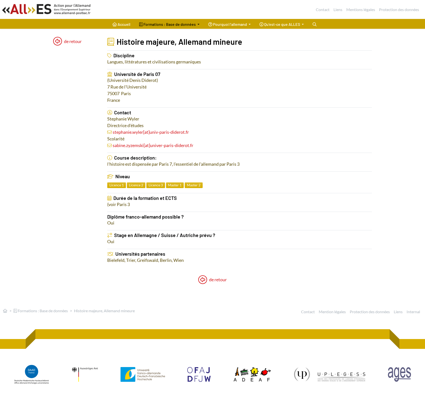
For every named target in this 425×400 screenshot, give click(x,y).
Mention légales (332, 311)
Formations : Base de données (42, 310)
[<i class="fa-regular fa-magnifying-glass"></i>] (314, 24)
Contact (323, 9)
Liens (338, 9)
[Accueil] (5, 310)
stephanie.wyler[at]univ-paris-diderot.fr (151, 132)
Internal (413, 311)
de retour (73, 41)
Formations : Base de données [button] (170, 24)
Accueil (123, 24)
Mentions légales (360, 9)
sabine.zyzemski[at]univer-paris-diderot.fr (153, 145)
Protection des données (399, 9)
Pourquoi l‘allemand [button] (230, 24)
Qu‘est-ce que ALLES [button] (282, 24)
